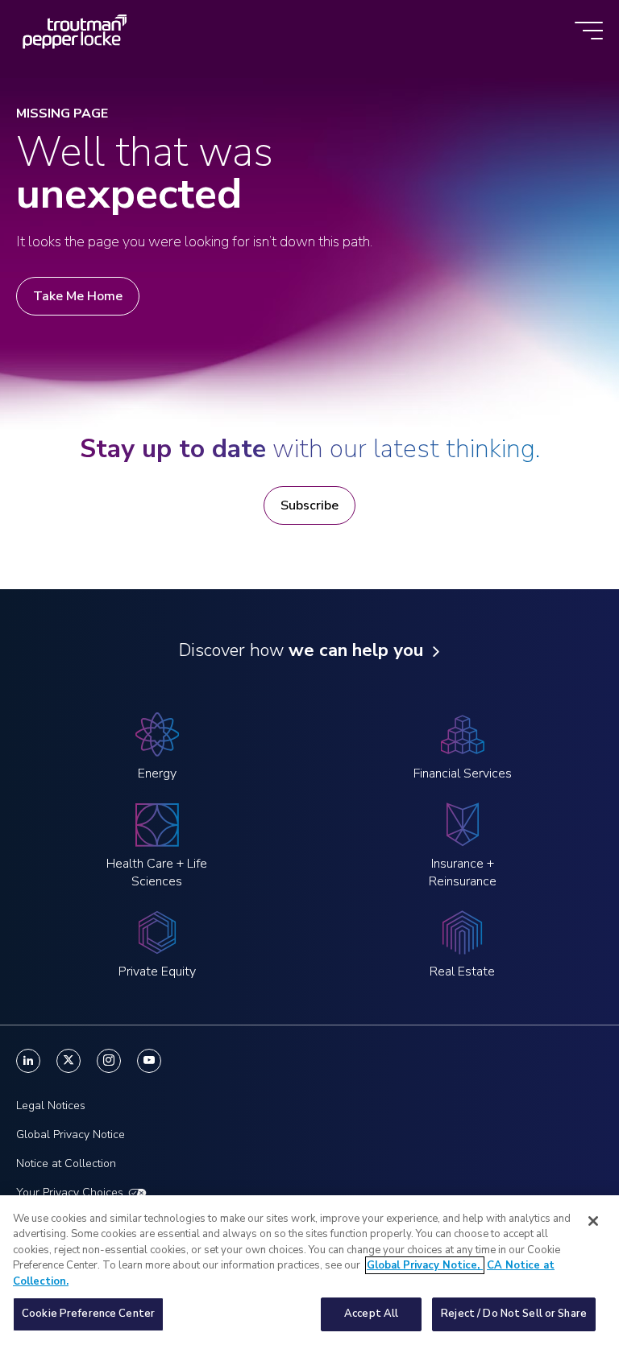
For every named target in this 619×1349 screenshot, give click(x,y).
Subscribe (309, 505)
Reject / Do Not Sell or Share (514, 1313)
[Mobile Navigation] (589, 32)
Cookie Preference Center (88, 1313)
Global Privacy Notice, (425, 1265)
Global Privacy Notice (70, 1134)
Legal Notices (50, 1105)
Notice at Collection (66, 1163)
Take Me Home (78, 296)
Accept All (371, 1313)
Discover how (301, 650)
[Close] (593, 1221)
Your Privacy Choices (69, 1192)
